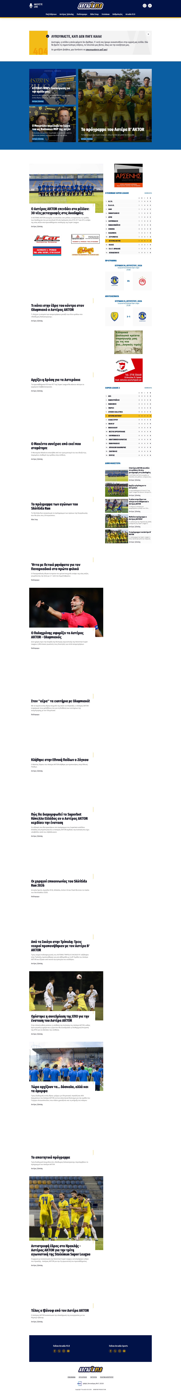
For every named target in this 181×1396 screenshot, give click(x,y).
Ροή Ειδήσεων (51, 14)
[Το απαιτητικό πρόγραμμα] (66, 1137)
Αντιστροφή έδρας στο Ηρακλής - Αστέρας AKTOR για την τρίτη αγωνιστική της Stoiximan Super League (60, 1250)
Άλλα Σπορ (94, 14)
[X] (115, 1351)
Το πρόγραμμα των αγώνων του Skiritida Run (54, 506)
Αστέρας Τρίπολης (67, 14)
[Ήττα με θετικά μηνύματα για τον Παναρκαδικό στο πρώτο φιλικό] (66, 548)
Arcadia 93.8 (130, 14)
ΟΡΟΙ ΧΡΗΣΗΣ (83, 1377)
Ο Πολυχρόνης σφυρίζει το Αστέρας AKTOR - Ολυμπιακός (57, 635)
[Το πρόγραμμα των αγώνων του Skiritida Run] (66, 487)
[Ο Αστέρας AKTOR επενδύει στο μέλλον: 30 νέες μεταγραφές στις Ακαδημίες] (66, 188)
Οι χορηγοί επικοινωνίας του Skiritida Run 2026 (59, 883)
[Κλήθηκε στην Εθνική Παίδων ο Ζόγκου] (66, 743)
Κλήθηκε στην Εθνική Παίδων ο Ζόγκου (59, 760)
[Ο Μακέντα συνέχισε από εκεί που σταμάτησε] (66, 423)
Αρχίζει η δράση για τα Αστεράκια (55, 379)
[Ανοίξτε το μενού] (150, 6)
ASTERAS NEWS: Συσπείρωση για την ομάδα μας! (51, 89)
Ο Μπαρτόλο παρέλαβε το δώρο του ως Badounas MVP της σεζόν (51, 127)
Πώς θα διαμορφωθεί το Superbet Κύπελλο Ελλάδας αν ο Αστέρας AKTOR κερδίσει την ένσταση (59, 818)
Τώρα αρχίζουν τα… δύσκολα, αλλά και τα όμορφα (59, 1089)
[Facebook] (54, 1351)
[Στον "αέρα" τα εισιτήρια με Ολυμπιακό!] (66, 680)
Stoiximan (106, 14)
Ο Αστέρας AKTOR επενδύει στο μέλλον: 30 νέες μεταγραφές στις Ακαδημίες (60, 211)
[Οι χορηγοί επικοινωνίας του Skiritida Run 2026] (66, 864)
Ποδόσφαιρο (82, 14)
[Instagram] (63, 1351)
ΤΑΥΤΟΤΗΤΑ (93, 1377)
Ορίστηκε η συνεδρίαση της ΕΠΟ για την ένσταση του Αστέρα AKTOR (60, 1018)
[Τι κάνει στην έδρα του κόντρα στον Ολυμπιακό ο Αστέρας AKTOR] (66, 285)
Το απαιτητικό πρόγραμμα (50, 1157)
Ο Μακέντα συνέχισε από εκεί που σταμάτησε (56, 446)
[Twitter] (59, 1351)
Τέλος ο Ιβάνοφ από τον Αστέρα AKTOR (60, 1310)
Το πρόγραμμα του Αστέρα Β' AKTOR (112, 129)
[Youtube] (68, 1351)
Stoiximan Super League (117, 193)
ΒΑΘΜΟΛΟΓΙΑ (148, 193)
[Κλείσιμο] (148, 34)
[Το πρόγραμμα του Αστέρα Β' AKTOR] (116, 536)
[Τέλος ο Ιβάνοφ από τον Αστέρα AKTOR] (66, 1294)
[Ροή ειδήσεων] (144, 5)
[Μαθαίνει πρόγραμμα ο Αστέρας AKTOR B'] (116, 521)
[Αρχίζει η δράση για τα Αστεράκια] (66, 356)
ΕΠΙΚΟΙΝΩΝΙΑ (71, 1377)
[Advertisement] (47, 239)
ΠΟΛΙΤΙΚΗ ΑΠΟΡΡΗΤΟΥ (106, 1377)
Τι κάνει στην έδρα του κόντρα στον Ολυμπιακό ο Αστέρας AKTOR (57, 307)
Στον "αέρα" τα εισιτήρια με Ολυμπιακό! (60, 701)
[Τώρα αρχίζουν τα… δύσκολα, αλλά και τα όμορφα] (66, 1066)
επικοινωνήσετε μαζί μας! (96, 49)
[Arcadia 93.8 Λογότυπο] (90, 5)
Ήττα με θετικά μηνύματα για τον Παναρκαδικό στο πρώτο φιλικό (55, 566)
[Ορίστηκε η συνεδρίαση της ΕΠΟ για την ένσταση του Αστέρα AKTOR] (66, 996)
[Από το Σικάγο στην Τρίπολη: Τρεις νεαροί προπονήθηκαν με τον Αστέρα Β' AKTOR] (66, 925)
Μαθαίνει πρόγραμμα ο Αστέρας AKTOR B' (138, 518)
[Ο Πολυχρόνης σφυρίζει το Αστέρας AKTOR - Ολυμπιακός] (66, 612)
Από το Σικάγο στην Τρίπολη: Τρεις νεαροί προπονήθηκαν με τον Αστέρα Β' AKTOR (60, 945)
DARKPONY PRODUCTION (99, 1389)
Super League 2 (112, 388)
